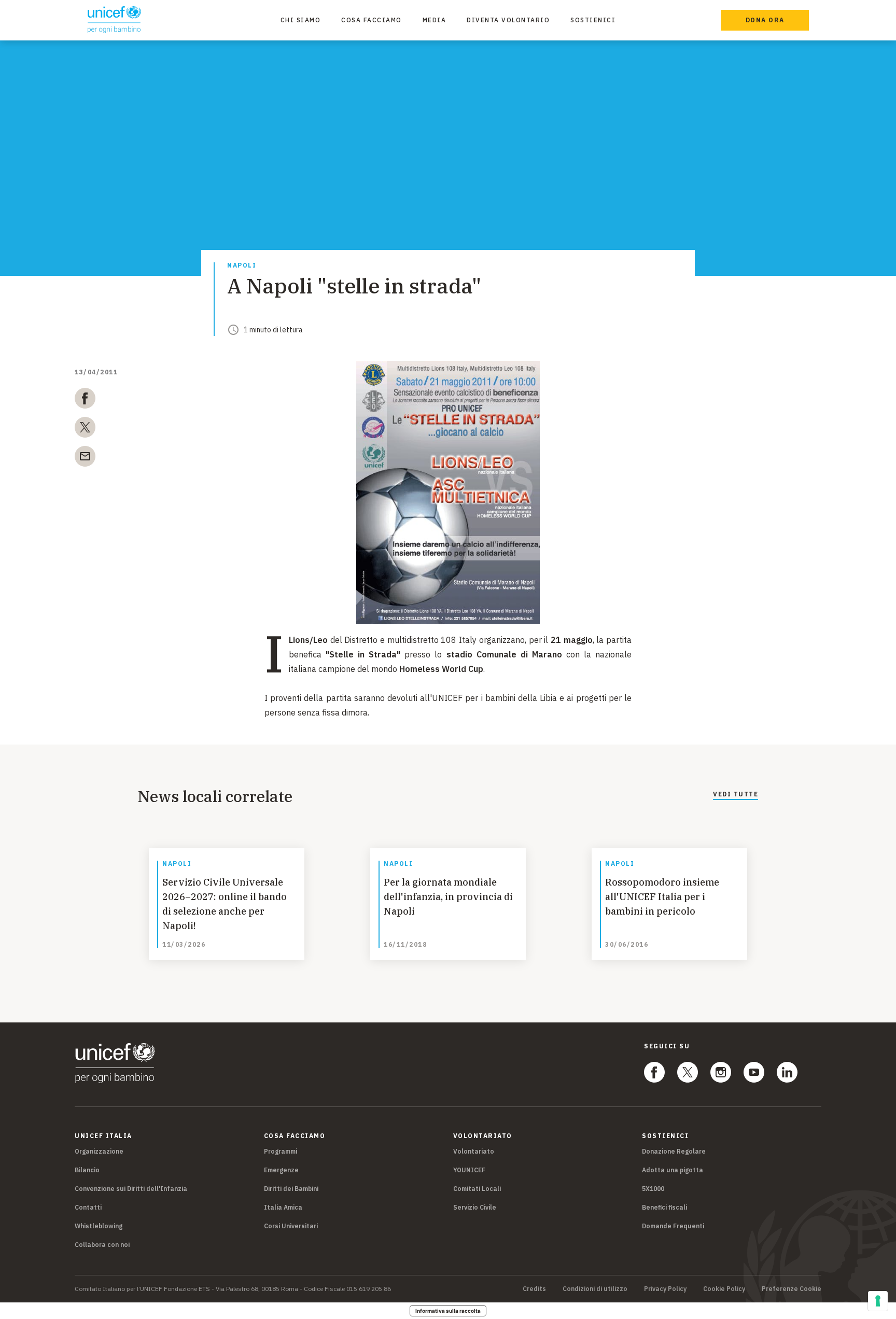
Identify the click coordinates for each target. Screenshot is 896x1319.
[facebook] (85, 400)
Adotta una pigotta (672, 1170)
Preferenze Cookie (791, 1289)
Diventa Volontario (508, 20)
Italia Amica (283, 1207)
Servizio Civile (474, 1207)
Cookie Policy (724, 1289)
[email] (85, 458)
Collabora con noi (102, 1244)
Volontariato (473, 1151)
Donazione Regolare (674, 1151)
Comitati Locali (477, 1188)
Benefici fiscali (664, 1207)
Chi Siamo (301, 20)
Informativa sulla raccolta (448, 1311)
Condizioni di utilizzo (595, 1289)
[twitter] (85, 429)
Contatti (88, 1207)
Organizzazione (99, 1151)
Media (434, 20)
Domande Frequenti (673, 1226)
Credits (534, 1289)
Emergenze (281, 1170)
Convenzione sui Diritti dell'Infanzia (131, 1188)
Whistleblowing (98, 1226)
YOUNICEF (469, 1170)
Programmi (280, 1151)
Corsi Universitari (291, 1226)
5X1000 (653, 1188)
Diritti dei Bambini (291, 1188)
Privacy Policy (665, 1289)
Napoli (241, 265)
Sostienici (592, 20)
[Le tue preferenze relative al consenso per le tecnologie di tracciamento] (878, 1301)
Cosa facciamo (371, 20)
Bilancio (87, 1170)
